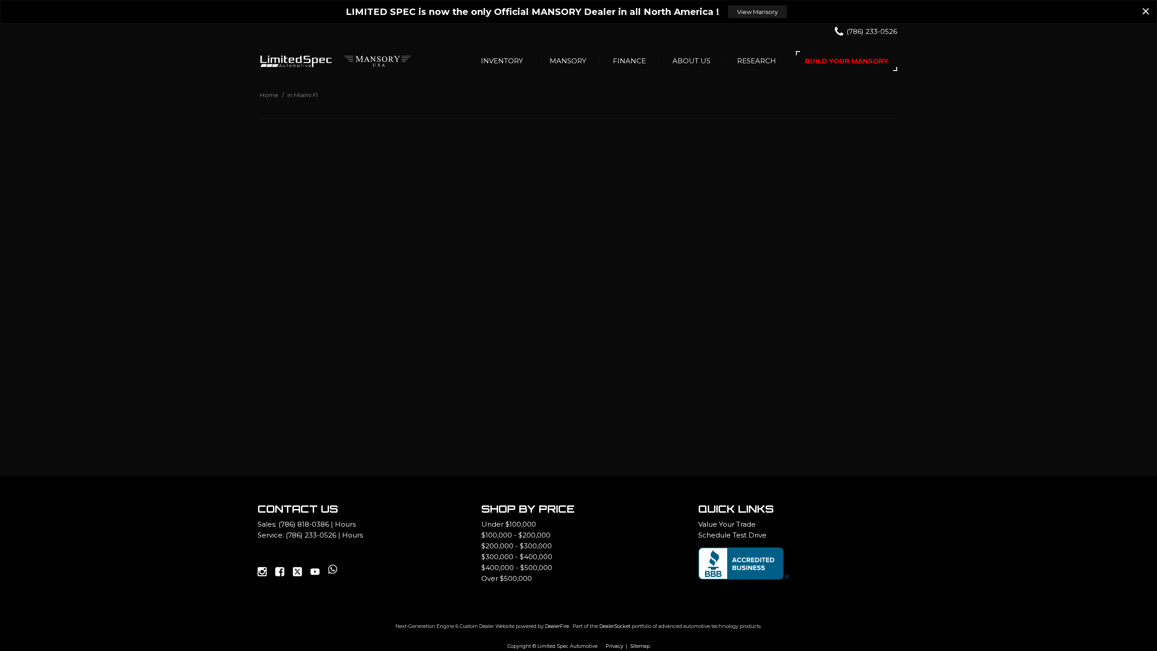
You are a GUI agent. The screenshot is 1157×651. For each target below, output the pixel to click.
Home (270, 95)
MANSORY (568, 61)
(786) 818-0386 (303, 524)
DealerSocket (614, 626)
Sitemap (640, 646)
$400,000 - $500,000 (516, 567)
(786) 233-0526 (311, 535)
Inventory (502, 61)
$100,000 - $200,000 (515, 535)
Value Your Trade (727, 524)
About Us (691, 61)
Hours (345, 524)
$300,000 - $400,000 (516, 556)
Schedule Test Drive (732, 535)
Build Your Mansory (846, 61)
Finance (629, 61)
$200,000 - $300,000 (516, 546)
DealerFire (557, 626)
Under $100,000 (508, 524)
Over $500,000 (506, 578)
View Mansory (757, 11)
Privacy (614, 646)
